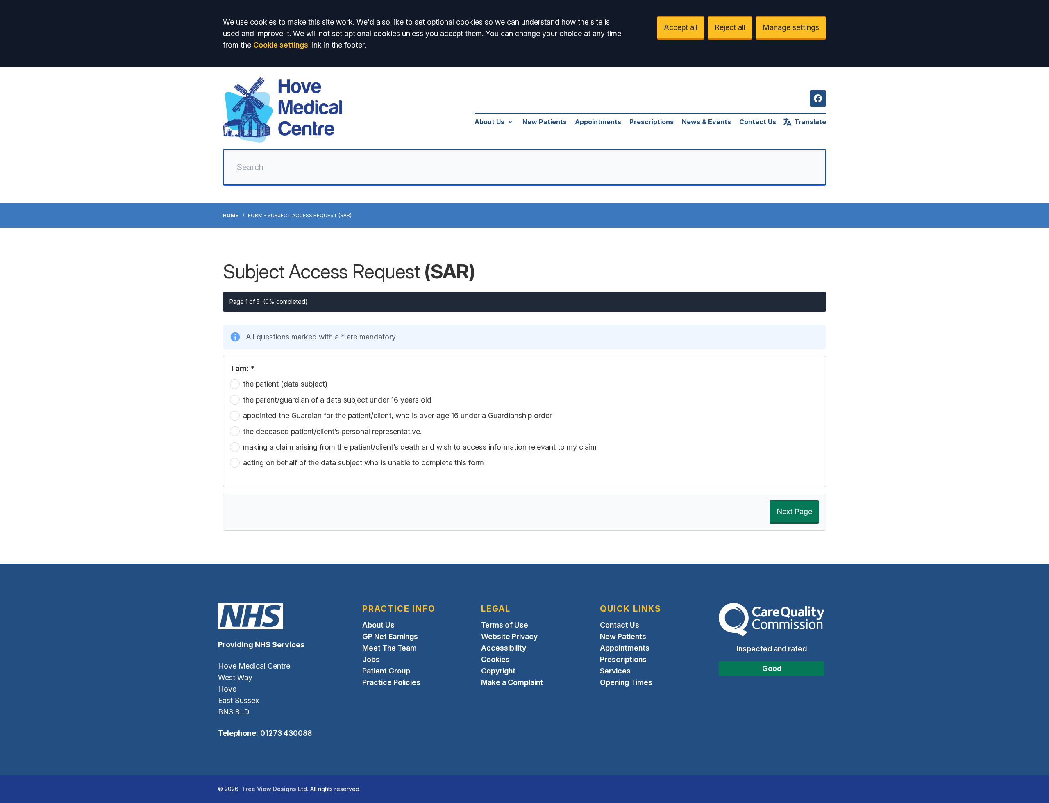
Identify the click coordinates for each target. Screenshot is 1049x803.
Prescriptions (651, 122)
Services (615, 671)
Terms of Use (504, 625)
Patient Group (386, 671)
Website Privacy (509, 636)
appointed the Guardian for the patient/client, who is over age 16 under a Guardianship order (397, 415)
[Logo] (282, 110)
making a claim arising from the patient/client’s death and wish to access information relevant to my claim (420, 447)
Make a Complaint (512, 682)
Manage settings (791, 27)
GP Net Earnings (390, 636)
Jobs (371, 659)
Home (230, 215)
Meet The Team (389, 648)
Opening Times (626, 682)
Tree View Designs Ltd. (275, 788)
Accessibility (503, 648)
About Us (489, 122)
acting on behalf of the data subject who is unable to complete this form (363, 462)
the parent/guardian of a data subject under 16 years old (337, 400)
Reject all (730, 27)
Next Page (794, 511)
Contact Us (757, 122)
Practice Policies (391, 682)
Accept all (680, 27)
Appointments (598, 122)
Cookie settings (280, 45)
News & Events (706, 122)
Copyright (498, 671)
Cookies (495, 659)
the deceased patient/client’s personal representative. (332, 431)
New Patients (544, 122)
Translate (810, 122)
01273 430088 (286, 733)
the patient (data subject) (285, 384)
